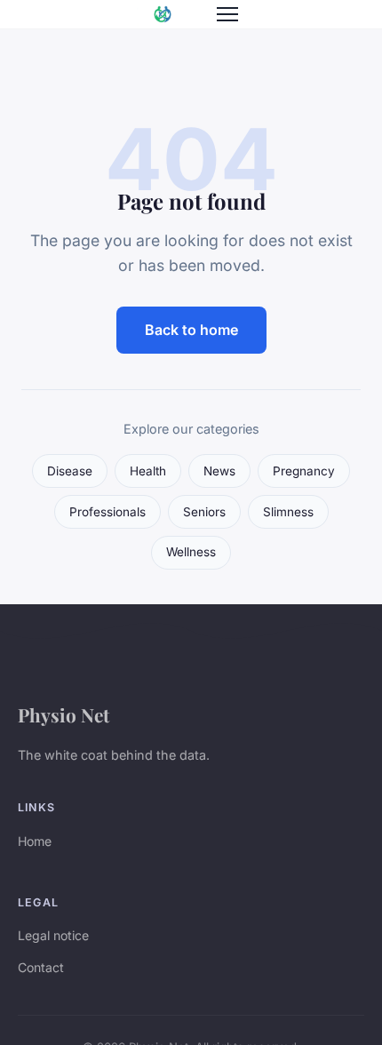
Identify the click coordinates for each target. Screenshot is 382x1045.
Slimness (288, 512)
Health (148, 471)
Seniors (204, 512)
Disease (69, 471)
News (219, 471)
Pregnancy (304, 471)
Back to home (191, 330)
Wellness (191, 552)
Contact (41, 967)
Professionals (107, 512)
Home (35, 841)
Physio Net (63, 714)
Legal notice (53, 935)
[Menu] (227, 14)
